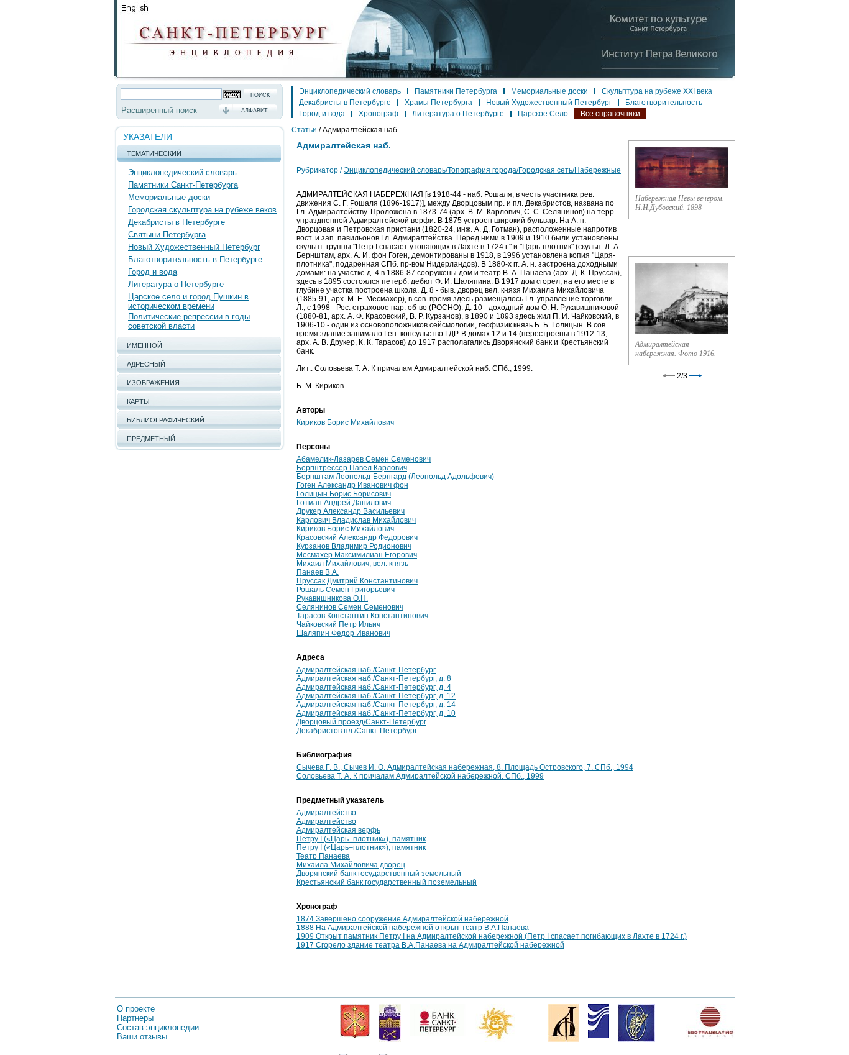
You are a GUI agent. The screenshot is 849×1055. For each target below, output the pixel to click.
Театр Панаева (323, 856)
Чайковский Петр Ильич (338, 624)
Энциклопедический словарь (182, 172)
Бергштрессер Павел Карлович (351, 468)
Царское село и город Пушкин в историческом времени (188, 301)
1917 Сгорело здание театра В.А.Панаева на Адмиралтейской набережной (430, 945)
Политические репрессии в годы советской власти (189, 321)
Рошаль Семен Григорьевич (345, 589)
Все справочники (610, 113)
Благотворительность (663, 102)
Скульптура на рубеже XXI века (657, 91)
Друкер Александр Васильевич (350, 511)
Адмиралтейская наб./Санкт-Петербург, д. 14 (376, 704)
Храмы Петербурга (438, 102)
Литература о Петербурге (176, 284)
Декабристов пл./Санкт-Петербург (356, 730)
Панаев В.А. (317, 572)
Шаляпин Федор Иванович (343, 633)
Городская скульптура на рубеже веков (202, 209)
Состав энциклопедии (158, 1027)
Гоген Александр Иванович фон (352, 485)
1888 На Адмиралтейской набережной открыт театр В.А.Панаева (412, 927)
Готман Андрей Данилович (343, 502)
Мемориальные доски (169, 197)
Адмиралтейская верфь (338, 830)
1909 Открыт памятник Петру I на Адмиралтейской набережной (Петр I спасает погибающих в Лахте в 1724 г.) (491, 936)
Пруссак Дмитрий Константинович (357, 581)
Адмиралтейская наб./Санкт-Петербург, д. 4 (373, 687)
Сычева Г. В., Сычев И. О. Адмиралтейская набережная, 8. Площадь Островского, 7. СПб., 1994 (464, 767)
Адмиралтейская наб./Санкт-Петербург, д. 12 (376, 696)
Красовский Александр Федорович (357, 537)
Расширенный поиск (159, 110)
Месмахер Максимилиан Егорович (356, 554)
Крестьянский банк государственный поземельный (386, 882)
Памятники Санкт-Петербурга (183, 185)
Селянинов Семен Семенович (349, 607)
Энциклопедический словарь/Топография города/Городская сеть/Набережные (482, 170)
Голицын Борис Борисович (343, 494)
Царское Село (543, 113)
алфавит (254, 110)
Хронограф (378, 113)
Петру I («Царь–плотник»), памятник (361, 838)
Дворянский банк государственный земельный (378, 873)
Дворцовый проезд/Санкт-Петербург (361, 722)
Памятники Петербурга (456, 91)
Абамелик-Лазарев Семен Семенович (363, 459)
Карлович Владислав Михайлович (356, 520)
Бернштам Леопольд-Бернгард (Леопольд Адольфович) (395, 476)
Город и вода (152, 271)
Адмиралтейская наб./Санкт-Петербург (366, 669)
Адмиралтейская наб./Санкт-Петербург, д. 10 (376, 713)
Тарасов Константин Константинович (362, 615)
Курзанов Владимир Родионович (353, 546)
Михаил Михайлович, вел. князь (352, 563)
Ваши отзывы (142, 1036)
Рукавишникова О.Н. (332, 598)
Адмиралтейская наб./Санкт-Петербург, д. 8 (373, 678)
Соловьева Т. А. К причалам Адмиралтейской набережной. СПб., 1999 (420, 776)
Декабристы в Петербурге (176, 222)
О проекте (136, 1008)
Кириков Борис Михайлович (345, 422)
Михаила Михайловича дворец (350, 865)
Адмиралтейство (326, 812)
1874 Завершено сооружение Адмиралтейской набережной (402, 919)
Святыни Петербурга (167, 234)
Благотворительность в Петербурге (195, 259)
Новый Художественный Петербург (194, 247)
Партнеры (135, 1018)
